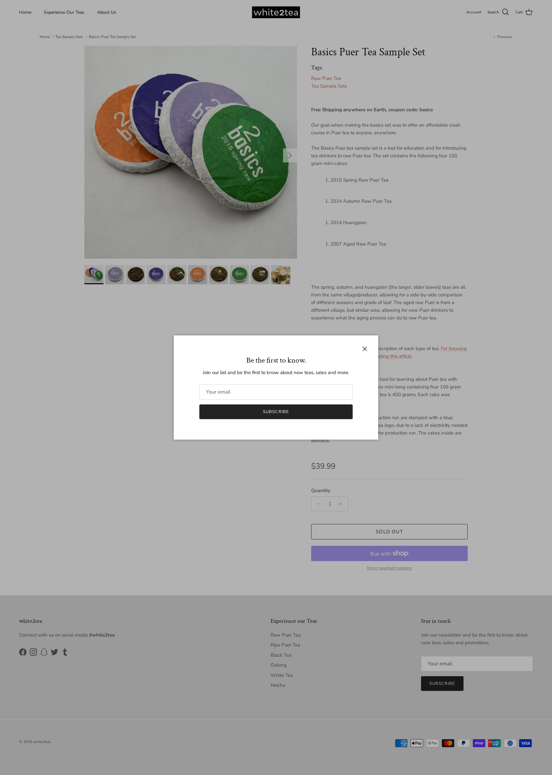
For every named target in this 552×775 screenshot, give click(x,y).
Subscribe (276, 412)
